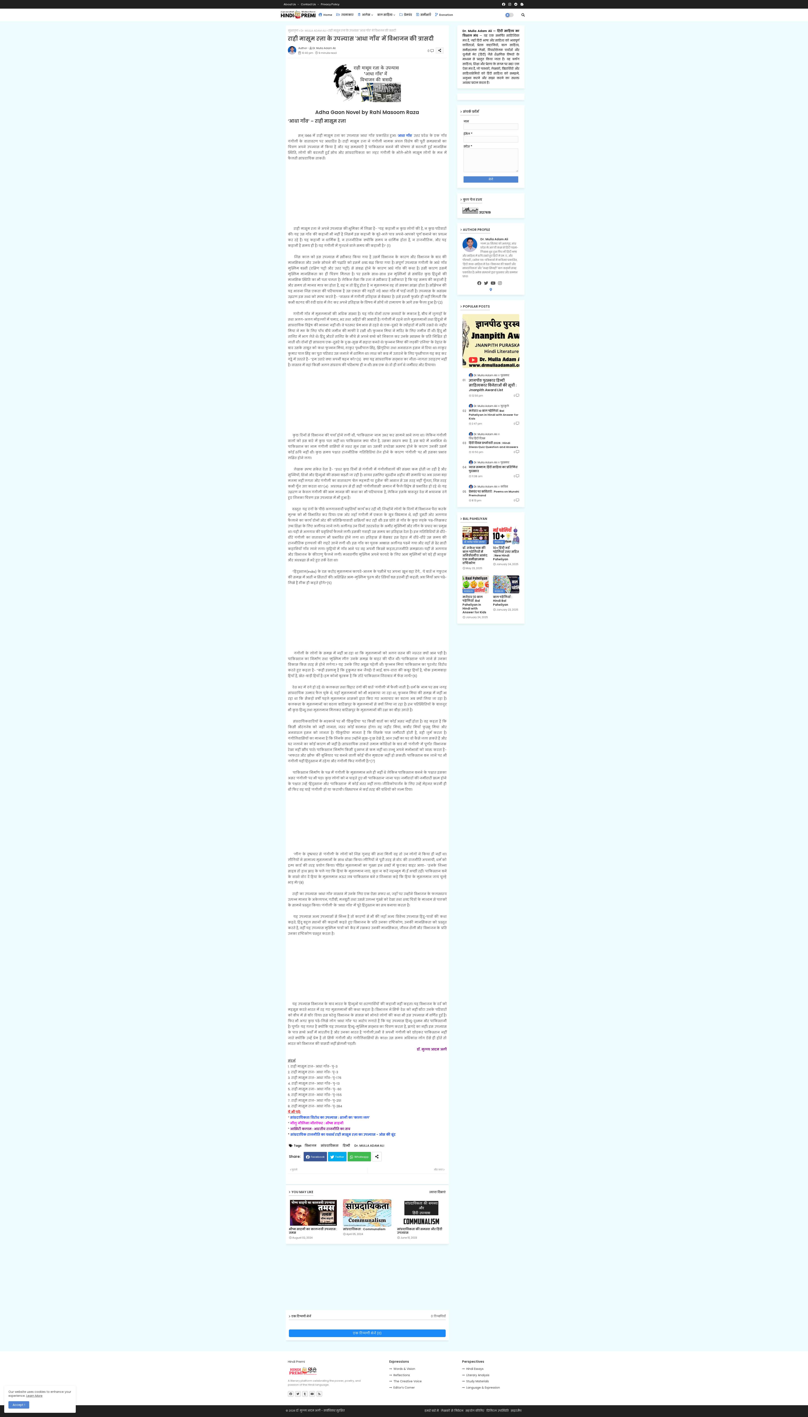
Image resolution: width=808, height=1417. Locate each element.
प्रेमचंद (407, 15)
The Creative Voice (407, 1381)
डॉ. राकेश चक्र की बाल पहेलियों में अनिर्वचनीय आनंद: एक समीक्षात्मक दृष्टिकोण (475, 555)
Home (327, 15)
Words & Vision (404, 1369)
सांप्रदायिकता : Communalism (364, 1229)
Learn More (34, 1396)
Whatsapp (361, 1157)
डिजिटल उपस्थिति (497, 1411)
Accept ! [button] (19, 1405)
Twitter (339, 1157)
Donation (446, 15)
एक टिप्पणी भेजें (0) (367, 1333)
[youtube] (493, 283)
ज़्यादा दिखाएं (437, 1192)
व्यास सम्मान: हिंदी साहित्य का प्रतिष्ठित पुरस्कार (493, 469)
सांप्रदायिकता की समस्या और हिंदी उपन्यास (419, 1231)
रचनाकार (347, 15)
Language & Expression (483, 1387)
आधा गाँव (405, 135)
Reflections (401, 1375)
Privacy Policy (330, 4)
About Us (290, 4)
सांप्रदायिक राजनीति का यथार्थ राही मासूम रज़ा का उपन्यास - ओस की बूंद (343, 1134)
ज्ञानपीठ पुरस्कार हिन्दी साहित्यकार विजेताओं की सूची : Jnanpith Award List (493, 385)
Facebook (318, 1157)
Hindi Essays (475, 1369)
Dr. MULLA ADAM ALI (313, 31)
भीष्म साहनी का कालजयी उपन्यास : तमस (313, 1231)
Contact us (308, 4)
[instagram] (500, 283)
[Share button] (377, 1156)
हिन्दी (346, 1146)
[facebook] (479, 283)
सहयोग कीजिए (474, 1411)
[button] (523, 15)
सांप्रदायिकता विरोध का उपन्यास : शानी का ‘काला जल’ (330, 1117)
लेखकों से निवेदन (452, 1411)
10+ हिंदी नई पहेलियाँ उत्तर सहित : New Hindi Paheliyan (506, 553)
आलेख (365, 15)
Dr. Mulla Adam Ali (477, 31)
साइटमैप (516, 1411)
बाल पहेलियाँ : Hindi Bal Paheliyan (502, 601)
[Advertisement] (367, 190)
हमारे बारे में (432, 1411)
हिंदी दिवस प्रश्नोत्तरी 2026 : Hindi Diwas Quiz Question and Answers (493, 445)
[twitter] (486, 283)
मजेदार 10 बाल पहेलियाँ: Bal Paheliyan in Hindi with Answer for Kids (493, 414)
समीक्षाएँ (425, 15)
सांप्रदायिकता (330, 1146)
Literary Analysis (477, 1375)
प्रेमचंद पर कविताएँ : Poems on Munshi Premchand (494, 493)
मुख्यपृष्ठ (293, 31)
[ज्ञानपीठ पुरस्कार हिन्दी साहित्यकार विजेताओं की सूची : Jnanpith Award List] (490, 341)
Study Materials (477, 1381)
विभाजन (310, 1146)
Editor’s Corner (404, 1387)
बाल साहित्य (384, 15)
